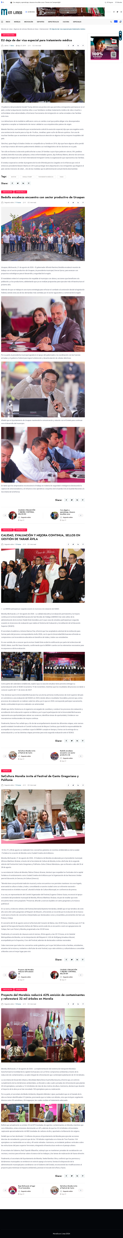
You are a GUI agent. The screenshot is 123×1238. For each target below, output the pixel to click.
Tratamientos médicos (45, 177)
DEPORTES (40, 22)
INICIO (8, 22)
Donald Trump (27, 177)
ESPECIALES (77, 22)
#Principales (20, 192)
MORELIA (17, 22)
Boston (13, 177)
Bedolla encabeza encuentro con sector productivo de (67, 753)
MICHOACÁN (28, 22)
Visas (61, 177)
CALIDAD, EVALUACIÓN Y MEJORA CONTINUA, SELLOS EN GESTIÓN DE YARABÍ (38, 2)
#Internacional (9, 35)
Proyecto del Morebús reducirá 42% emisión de (26, 972)
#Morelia (6, 771)
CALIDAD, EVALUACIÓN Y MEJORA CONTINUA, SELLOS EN (26, 512)
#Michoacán (7, 192)
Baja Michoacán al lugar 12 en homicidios (26, 1187)
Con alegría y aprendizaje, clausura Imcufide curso (67, 512)
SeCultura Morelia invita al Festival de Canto (26, 752)
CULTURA (66, 22)
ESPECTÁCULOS (53, 22)
